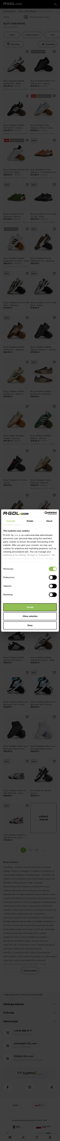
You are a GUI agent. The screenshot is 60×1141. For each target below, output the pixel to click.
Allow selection (30, 616)
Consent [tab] (11, 521)
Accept (30, 607)
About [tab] (49, 521)
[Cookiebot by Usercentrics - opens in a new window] (44, 513)
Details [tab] (30, 521)
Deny (30, 625)
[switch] (53, 577)
